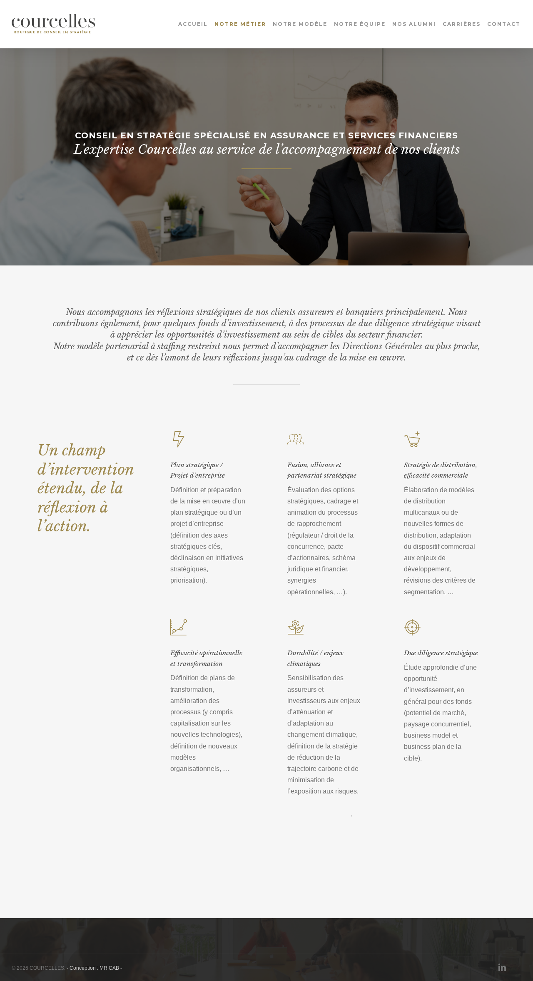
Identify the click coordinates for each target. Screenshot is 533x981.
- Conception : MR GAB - (94, 968)
